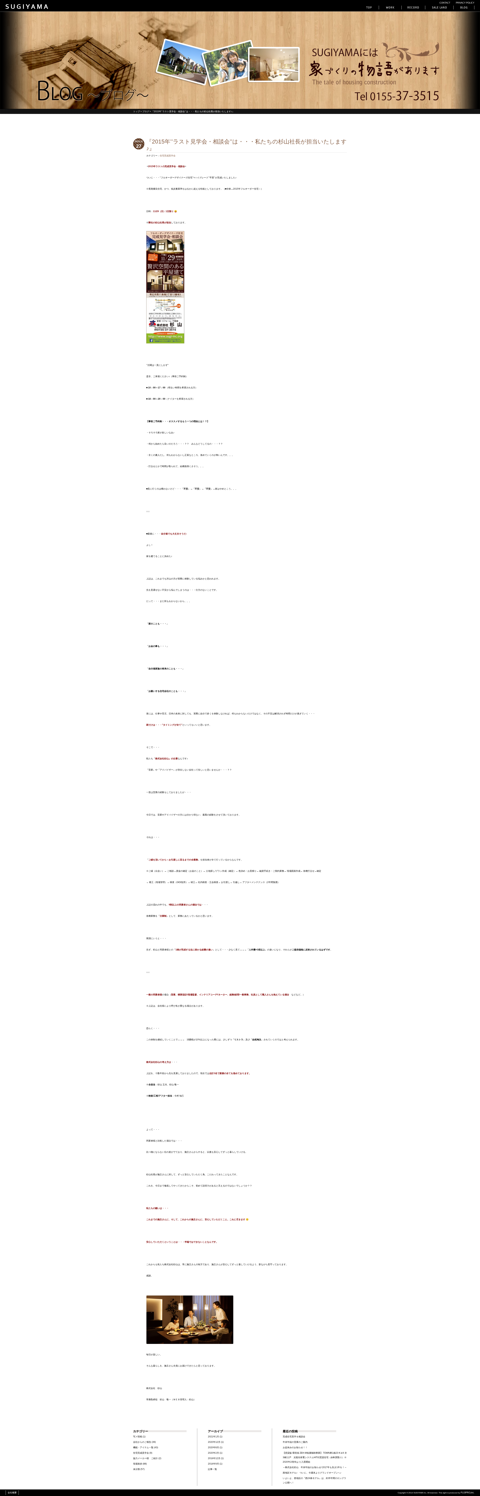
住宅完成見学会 (168, 155)
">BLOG (463, 7)
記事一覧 (212, 1469)
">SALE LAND (439, 7)
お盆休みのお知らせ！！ (295, 1447)
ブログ (145, 111)
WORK (390, 7)
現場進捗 (137, 1463)
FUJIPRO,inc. (467, 1492)
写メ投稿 (137, 1436)
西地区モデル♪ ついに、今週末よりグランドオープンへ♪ (312, 1472)
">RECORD (413, 7)
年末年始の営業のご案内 (295, 1442)
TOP (369, 7)
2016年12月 (214, 1458)
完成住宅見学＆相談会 (294, 1436)
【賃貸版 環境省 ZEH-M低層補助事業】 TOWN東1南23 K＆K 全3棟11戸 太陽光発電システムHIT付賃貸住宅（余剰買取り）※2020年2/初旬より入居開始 (315, 1457)
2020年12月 (214, 1442)
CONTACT (445, 2)
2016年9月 (213, 1463)
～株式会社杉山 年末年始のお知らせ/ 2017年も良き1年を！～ (315, 1467)
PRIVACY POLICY (465, 2)
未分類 (136, 1469)
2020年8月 (213, 1447)
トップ (136, 111)
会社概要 (12, 1492)
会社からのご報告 (142, 1442)
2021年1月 (213, 1436)
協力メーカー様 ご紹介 (145, 1458)
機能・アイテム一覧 (143, 1447)
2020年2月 (213, 1453)
